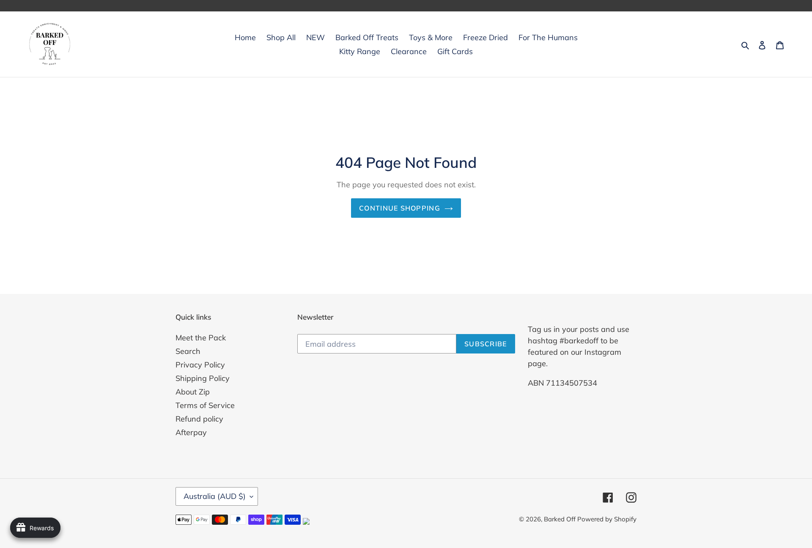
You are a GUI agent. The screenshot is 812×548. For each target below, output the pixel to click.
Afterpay (191, 432)
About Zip (193, 392)
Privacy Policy (200, 365)
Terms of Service (205, 405)
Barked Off (560, 519)
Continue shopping (399, 208)
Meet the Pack (201, 337)
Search (188, 351)
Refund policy (199, 419)
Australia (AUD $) (215, 496)
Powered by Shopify (606, 519)
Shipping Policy (203, 378)
